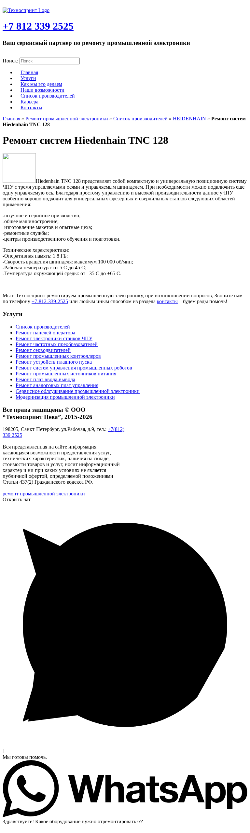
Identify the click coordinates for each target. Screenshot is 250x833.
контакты (167, 301)
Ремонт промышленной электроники (66, 118)
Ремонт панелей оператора (45, 332)
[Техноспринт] (26, 10)
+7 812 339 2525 (38, 26)
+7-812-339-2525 (50, 301)
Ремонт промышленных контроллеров (58, 356)
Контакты (31, 107)
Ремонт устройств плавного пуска (54, 362)
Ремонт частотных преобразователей (57, 344)
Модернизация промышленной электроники (65, 397)
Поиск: (10, 60)
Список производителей (48, 96)
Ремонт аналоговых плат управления (57, 385)
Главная (11, 118)
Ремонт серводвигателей (43, 350)
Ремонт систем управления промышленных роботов (74, 367)
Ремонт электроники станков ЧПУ (54, 338)
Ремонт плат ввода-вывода (45, 379)
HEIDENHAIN (189, 118)
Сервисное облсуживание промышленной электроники (78, 391)
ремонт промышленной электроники (44, 493)
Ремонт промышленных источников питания (66, 373)
